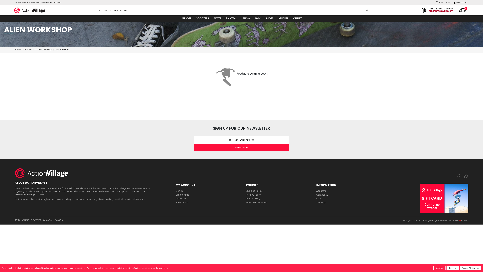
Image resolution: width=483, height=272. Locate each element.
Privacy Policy (253, 199)
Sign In (179, 191)
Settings (439, 268)
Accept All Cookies (470, 268)
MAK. (466, 221)
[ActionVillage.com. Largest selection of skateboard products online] (43, 173)
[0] (462, 10)
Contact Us (322, 195)
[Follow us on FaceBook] (458, 176)
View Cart (181, 199)
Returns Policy (253, 195)
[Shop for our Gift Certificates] (444, 198)
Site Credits (182, 202)
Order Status (182, 195)
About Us (321, 191)
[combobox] (233, 10)
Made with (454, 221)
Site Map (320, 202)
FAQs (318, 199)
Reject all (453, 268)
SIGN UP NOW (241, 147)
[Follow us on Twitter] (466, 176)
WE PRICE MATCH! (23, 3)
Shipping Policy (254, 191)
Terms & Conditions (256, 202)
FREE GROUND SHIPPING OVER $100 (46, 3)
